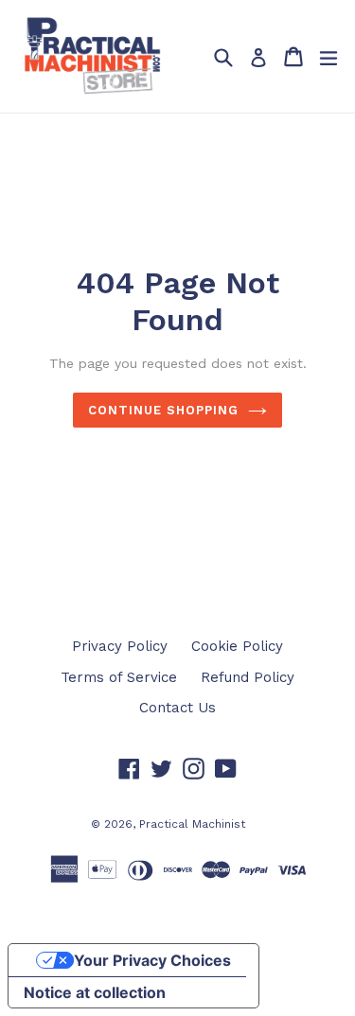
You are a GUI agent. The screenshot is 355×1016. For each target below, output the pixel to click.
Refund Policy (247, 677)
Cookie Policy (237, 646)
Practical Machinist (192, 824)
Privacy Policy (120, 646)
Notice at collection (95, 992)
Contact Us (177, 707)
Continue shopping (164, 410)
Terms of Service (119, 677)
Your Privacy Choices (152, 960)
